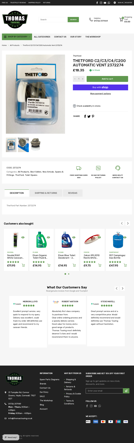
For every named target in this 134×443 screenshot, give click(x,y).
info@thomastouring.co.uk (20, 418)
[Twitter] (101, 3)
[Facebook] (97, 3)
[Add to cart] (23, 266)
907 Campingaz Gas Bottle (117, 256)
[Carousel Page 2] (68, 274)
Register (128, 3)
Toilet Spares (30, 175)
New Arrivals (48, 172)
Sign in (120, 3)
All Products (23, 172)
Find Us (5, 3)
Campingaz (114, 252)
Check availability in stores (88, 106)
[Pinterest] (92, 116)
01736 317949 (101, 21)
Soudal (10, 252)
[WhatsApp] (109, 3)
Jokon (86, 252)
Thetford (77, 56)
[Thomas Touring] (15, 19)
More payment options (100, 93)
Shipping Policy (34, 3)
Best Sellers (35, 172)
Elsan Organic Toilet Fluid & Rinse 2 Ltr (40, 257)
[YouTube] (105, 3)
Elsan (35, 252)
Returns (46, 3)
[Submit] (126, 390)
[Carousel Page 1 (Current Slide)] (65, 274)
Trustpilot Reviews (18, 3)
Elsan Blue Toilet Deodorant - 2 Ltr (66, 257)
